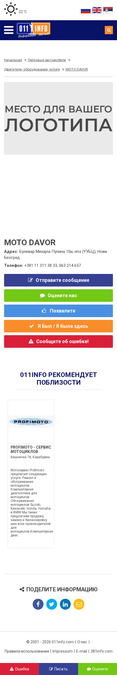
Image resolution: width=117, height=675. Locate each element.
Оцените (100, 669)
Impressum (63, 651)
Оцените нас (62, 295)
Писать (61, 669)
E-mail (81, 651)
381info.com (102, 651)
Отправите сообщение (62, 280)
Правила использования (27, 651)
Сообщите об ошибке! (62, 341)
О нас (82, 642)
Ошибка (22, 669)
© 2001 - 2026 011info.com (50, 642)
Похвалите (62, 311)
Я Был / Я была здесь (62, 326)
